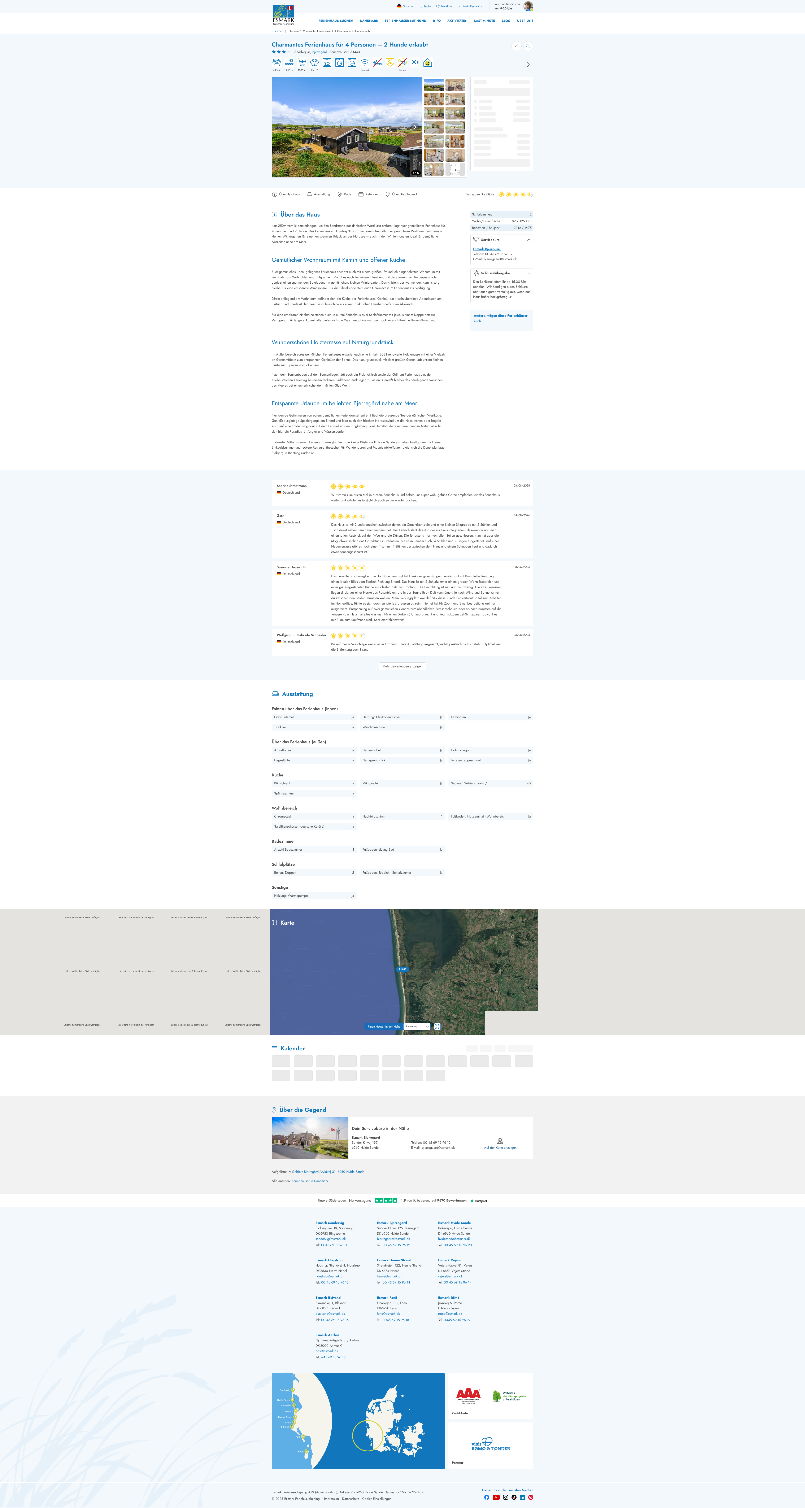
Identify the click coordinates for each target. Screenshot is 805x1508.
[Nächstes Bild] (528, 65)
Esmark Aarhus (327, 1335)
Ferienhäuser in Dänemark (310, 1180)
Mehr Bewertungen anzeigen (402, 666)
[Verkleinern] (799, 1025)
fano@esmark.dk (388, 1313)
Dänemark (369, 20)
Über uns (525, 20)
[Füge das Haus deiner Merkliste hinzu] (528, 46)
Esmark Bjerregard (487, 249)
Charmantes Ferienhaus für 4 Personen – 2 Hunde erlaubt (336, 31)
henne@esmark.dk (389, 1276)
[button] (402, 969)
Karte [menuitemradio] (776, 915)
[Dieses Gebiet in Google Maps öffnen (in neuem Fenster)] (8, 1032)
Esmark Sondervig (330, 1222)
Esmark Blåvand (328, 1297)
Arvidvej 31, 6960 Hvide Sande (341, 1171)
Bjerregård (319, 51)
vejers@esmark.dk (450, 1276)
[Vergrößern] (799, 1017)
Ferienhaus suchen (336, 20)
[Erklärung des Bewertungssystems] (282, 52)
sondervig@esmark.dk (331, 1238)
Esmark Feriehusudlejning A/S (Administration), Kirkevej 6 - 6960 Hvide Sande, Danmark (334, 1492)
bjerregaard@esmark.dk (438, 1147)
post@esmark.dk (327, 1350)
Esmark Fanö (387, 1297)
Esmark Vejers (449, 1260)
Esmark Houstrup (329, 1260)
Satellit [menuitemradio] (793, 915)
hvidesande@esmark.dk (454, 1238)
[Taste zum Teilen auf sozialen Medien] (517, 46)
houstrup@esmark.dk (330, 1276)
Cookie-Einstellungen (376, 1498)
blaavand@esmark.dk (330, 1313)
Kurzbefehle (718, 1033)
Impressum (331, 1498)
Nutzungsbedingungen (793, 1033)
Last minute (484, 20)
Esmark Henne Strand (394, 1260)
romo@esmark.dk (450, 1313)
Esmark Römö (448, 1297)
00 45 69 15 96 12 (437, 1142)
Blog (506, 20)
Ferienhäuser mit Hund (405, 20)
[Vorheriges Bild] (279, 127)
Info (437, 20)
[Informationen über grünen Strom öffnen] (426, 64)
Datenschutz (350, 1498)
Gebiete (297, 1171)
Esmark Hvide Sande (454, 1222)
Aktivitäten (457, 20)
